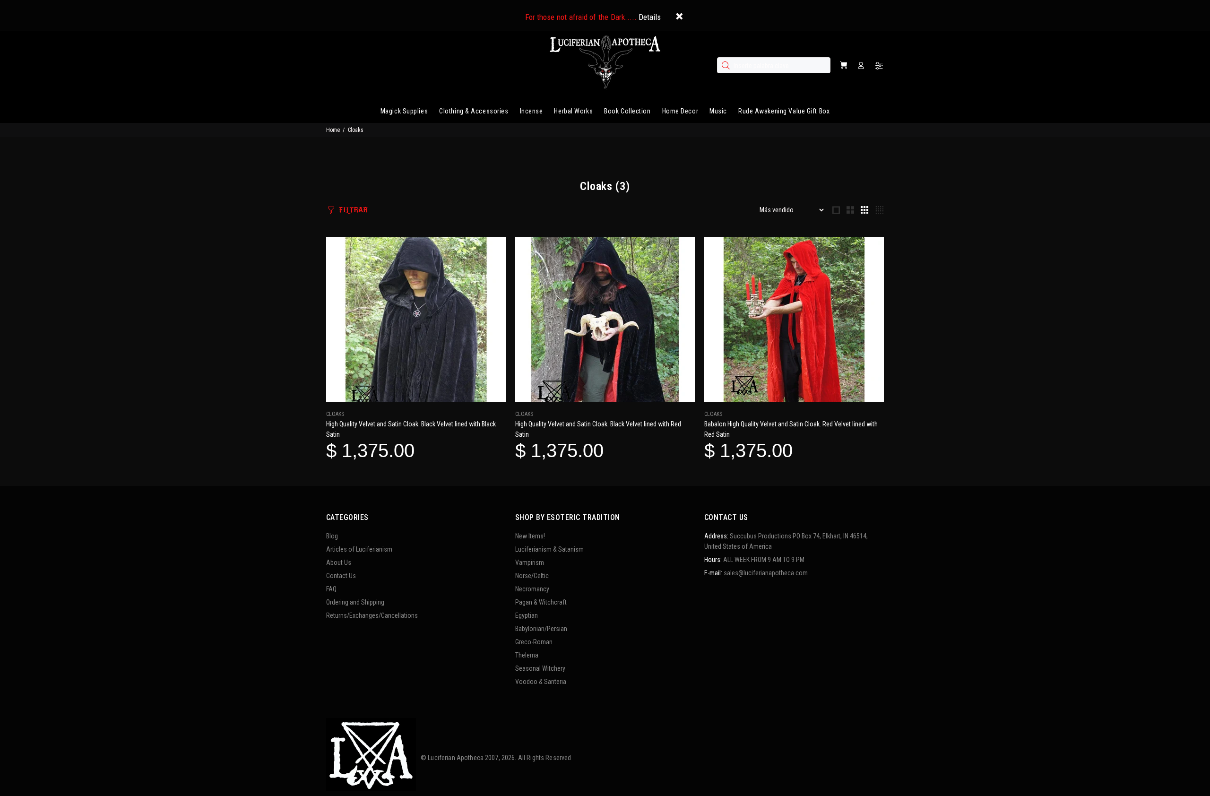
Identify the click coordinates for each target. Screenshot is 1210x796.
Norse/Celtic (532, 576)
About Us (338, 562)
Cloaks (335, 414)
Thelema (526, 655)
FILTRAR (353, 210)
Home (333, 130)
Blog (332, 536)
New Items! (530, 536)
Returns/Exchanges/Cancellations (372, 615)
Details (650, 17)
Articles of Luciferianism (359, 549)
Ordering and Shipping (355, 602)
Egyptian (526, 615)
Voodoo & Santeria (540, 681)
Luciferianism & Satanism (549, 549)
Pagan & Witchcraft (541, 602)
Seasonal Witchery (540, 668)
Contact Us (341, 576)
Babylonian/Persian (541, 628)
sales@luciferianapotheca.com (766, 573)
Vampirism (529, 562)
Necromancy (532, 589)
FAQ (331, 589)
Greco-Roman (534, 642)
